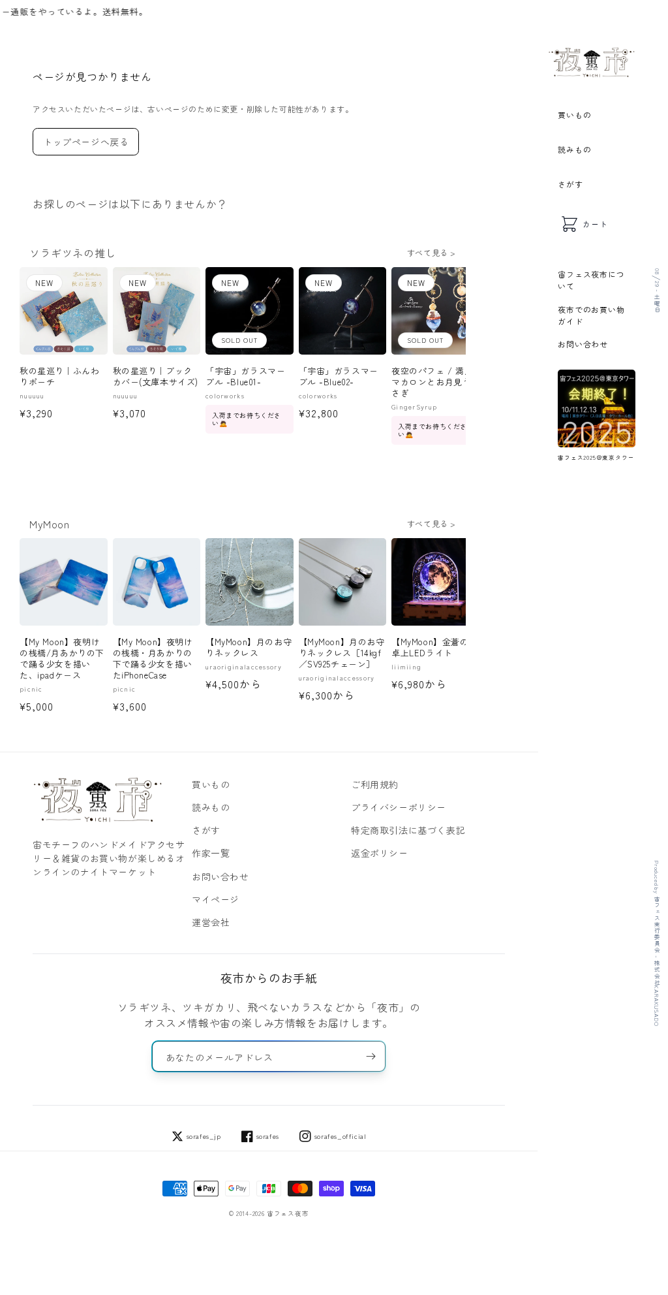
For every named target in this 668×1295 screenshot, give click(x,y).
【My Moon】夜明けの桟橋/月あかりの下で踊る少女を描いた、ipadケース (62, 659)
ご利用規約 (375, 784)
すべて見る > (431, 252)
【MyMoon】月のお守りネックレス (248, 648)
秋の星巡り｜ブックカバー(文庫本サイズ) (156, 377)
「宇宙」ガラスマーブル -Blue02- (338, 377)
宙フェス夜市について (591, 279)
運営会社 (211, 922)
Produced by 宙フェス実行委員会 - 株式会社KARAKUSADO (656, 943)
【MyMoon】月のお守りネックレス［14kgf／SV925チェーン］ (342, 653)
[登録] (370, 1056)
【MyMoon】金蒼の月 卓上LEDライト (435, 648)
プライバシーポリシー (398, 807)
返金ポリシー (379, 852)
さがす (570, 183)
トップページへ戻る (86, 141)
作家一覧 (211, 852)
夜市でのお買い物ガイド (591, 315)
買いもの (574, 114)
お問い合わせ (583, 343)
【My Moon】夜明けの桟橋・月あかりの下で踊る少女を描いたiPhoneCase (153, 659)
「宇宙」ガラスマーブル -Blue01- (245, 377)
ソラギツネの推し (72, 253)
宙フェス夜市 (288, 1213)
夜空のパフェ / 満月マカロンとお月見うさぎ (432, 382)
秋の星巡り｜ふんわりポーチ (59, 377)
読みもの (574, 149)
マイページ (215, 899)
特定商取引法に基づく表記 (408, 830)
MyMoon (49, 524)
